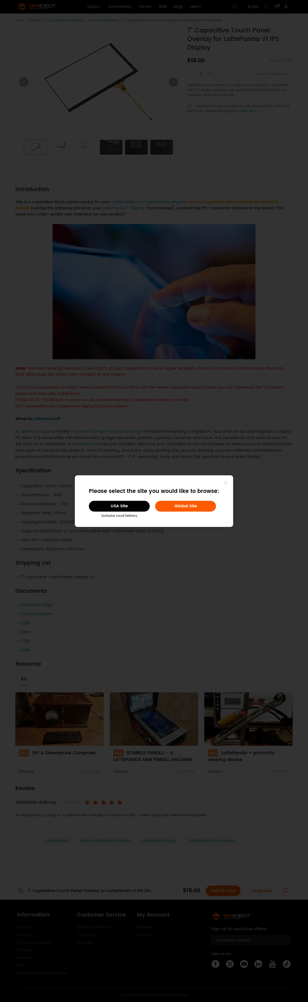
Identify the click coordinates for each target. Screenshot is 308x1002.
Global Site (186, 506)
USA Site (119, 506)
